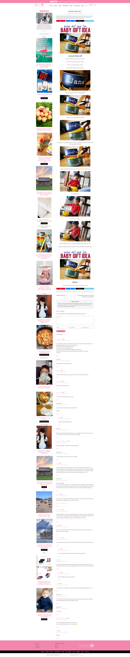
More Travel (44, 549)
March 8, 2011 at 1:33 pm (61, 453)
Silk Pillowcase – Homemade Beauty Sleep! (44, 220)
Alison (59, 417)
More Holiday (44, 98)
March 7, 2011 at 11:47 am (63, 550)
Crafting (79, 291)
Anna (57, 463)
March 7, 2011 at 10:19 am (62, 585)
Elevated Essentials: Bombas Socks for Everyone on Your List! (44, 583)
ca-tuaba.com (59, 339)
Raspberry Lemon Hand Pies (44, 95)
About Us (57, 644)
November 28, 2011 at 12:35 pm (63, 360)
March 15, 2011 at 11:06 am (62, 393)
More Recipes (44, 163)
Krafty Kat (58, 370)
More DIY (44, 487)
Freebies (56, 647)
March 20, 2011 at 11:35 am (62, 382)
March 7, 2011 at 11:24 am (62, 561)
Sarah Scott (58, 537)
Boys (72, 291)
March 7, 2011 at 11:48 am (63, 573)
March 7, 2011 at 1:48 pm (61, 511)
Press (37, 644)
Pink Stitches (59, 381)
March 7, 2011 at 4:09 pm (61, 480)
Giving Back (38, 646)
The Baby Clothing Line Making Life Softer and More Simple (44, 616)
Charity (57, 583)
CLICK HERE (53, 1)
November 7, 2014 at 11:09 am (63, 340)
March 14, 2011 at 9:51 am (62, 404)
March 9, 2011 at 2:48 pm (61, 442)
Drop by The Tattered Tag (61, 503)
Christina (58, 494)
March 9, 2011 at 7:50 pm (61, 430)
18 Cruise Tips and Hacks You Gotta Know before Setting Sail (44, 546)
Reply (57, 355)
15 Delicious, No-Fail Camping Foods (44, 352)
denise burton (59, 392)
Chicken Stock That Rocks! (44, 418)
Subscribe (37, 643)
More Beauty (44, 223)
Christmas (76, 291)
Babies (62, 291)
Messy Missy (59, 509)
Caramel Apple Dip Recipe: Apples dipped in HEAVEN (44, 129)
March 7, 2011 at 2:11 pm (61, 495)
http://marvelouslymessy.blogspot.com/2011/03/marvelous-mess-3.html (71, 518)
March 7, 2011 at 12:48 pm (62, 526)
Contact (61, 654)
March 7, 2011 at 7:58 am (61, 632)
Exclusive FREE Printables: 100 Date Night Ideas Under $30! (44, 288)
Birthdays (69, 291)
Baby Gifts (66, 291)
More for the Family (44, 354)
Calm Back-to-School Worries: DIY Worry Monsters (44, 321)
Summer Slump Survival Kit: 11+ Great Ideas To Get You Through (44, 66)
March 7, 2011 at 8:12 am (61, 608)
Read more (44, 30)
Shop (56, 646)
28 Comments (80, 13)
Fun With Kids (89, 291)
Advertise (37, 647)
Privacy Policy (66, 654)
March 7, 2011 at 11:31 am (62, 539)
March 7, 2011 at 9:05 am (61, 596)
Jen (57, 559)
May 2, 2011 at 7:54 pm (61, 371)
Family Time (83, 291)
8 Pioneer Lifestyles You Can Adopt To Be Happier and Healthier (44, 194)
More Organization (44, 421)
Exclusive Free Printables (59, 643)
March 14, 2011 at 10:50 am (64, 418)
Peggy (57, 525)
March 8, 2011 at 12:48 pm (62, 464)
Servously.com (81, 654)
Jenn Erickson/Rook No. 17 (61, 441)
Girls (93, 291)
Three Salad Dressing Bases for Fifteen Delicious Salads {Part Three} (44, 159)
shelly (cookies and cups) (61, 618)
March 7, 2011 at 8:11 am (61, 619)
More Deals (44, 619)
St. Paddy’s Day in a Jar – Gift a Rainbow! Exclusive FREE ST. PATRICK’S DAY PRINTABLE (44, 256)
